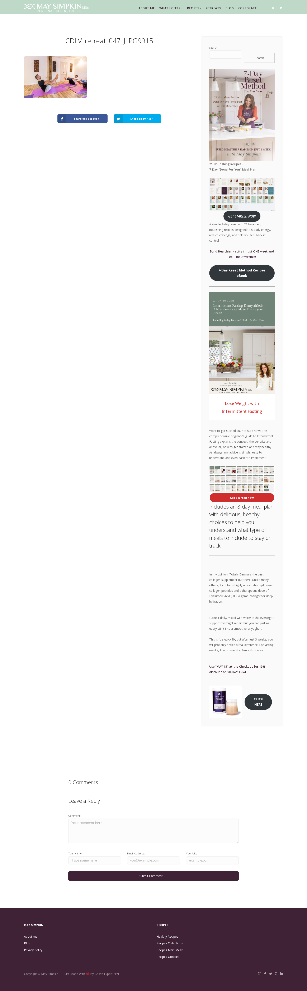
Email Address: (136, 853)
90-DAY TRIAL (237, 672)
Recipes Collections (170, 943)
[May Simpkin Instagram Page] (259, 974)
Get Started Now (242, 498)
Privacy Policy (33, 950)
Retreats (213, 8)
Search (213, 47)
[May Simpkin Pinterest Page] (276, 974)
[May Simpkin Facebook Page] (264, 974)
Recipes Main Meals (170, 950)
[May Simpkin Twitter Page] (270, 974)
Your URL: (192, 853)
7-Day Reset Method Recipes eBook (241, 273)
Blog (230, 8)
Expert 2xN (111, 974)
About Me (146, 8)
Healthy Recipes (167, 936)
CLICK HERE (258, 702)
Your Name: (75, 853)
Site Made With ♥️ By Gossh (84, 974)
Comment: (74, 816)
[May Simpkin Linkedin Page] (281, 974)
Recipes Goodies (168, 957)
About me (30, 936)
